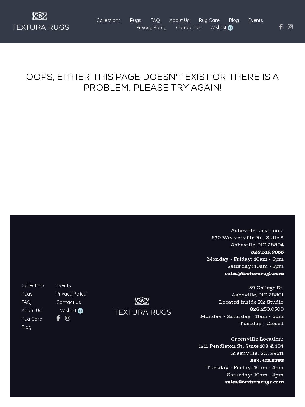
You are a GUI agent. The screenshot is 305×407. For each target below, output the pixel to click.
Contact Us (188, 27)
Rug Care (209, 20)
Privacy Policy (151, 27)
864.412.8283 (267, 360)
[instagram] (290, 27)
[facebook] (281, 27)
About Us (179, 20)
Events (255, 20)
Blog (234, 20)
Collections (109, 20)
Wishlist (218, 27)
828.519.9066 (267, 252)
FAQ (155, 20)
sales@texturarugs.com (254, 273)
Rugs (135, 20)
